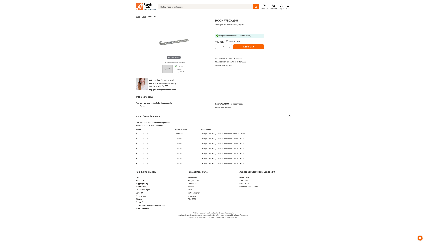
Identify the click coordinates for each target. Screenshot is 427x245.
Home (138, 17)
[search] (256, 6)
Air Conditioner (193, 193)
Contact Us (140, 193)
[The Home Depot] (146, 7)
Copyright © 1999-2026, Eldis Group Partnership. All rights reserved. (213, 217)
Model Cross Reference (148, 116)
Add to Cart (248, 46)
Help (137, 177)
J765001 (178, 138)
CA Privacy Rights (143, 189)
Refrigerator (192, 177)
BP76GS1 (179, 133)
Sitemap (139, 199)
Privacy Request (142, 208)
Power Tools (244, 183)
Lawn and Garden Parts (248, 186)
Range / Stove (193, 180)
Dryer (190, 189)
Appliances (243, 180)
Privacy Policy (141, 186)
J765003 (178, 143)
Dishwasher (192, 183)
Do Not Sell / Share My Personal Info (150, 205)
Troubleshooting (144, 96)
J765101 (178, 148)
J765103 (178, 153)
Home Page (244, 177)
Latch (144, 17)
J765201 (178, 158)
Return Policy (141, 180)
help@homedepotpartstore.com (162, 89)
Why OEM (192, 199)
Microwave (192, 196)
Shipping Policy (142, 183)
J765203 (178, 163)
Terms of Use (141, 196)
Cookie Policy (141, 202)
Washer (191, 186)
